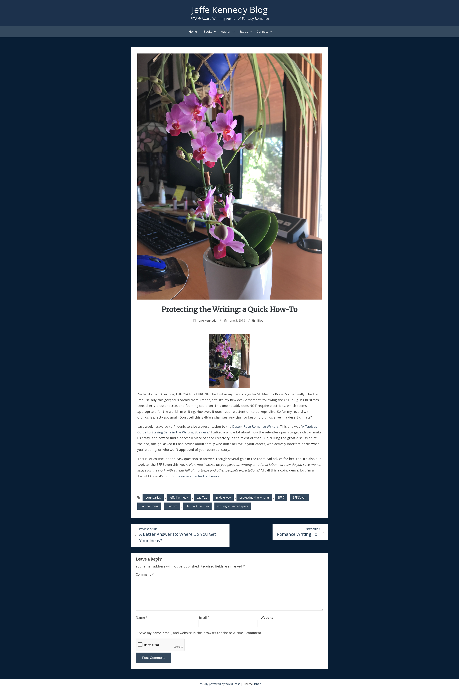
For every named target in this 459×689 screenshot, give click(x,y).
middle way (223, 497)
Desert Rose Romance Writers (255, 426)
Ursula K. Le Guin (197, 506)
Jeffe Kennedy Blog (230, 9)
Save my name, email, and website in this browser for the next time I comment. (200, 633)
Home (193, 32)
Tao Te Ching (149, 506)
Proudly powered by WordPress (219, 684)
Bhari (257, 684)
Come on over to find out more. (196, 476)
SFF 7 (281, 497)
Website (267, 617)
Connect (262, 32)
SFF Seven (299, 497)
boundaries (153, 497)
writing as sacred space (233, 506)
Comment (145, 574)
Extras (244, 32)
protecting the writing (254, 497)
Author (226, 32)
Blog (260, 321)
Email (203, 617)
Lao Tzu (202, 497)
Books (208, 32)
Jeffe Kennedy (207, 321)
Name (142, 617)
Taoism (172, 506)
